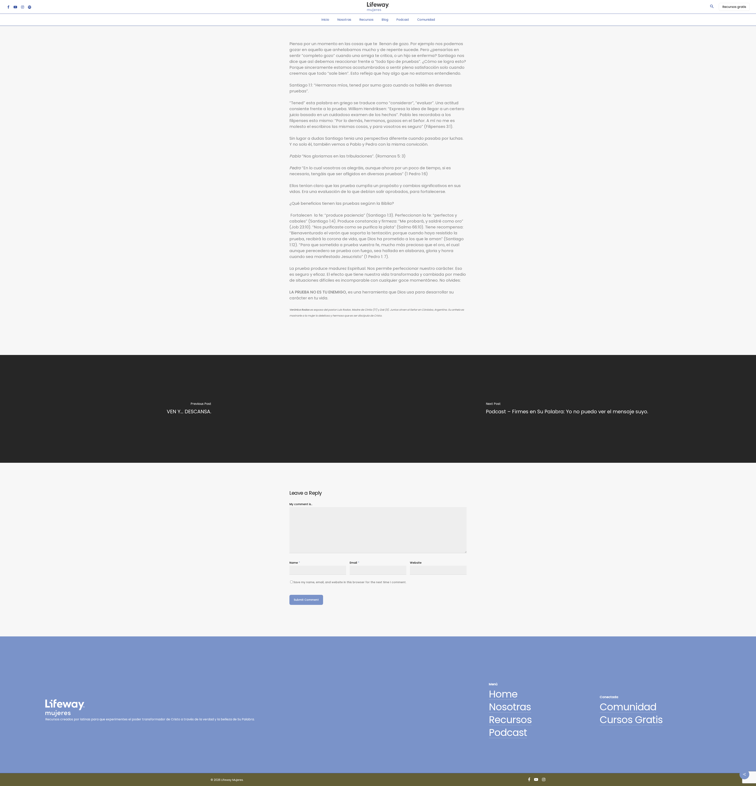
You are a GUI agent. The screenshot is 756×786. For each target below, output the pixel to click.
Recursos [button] (510, 719)
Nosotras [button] (510, 707)
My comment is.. (300, 504)
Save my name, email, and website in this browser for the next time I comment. (349, 582)
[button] (712, 7)
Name (294, 563)
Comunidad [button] (628, 707)
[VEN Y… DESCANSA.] (189, 409)
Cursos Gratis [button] (631, 719)
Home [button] (503, 694)
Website (416, 563)
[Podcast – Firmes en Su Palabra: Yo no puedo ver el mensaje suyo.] (567, 409)
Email (354, 563)
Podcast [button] (508, 732)
